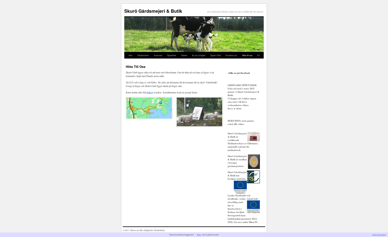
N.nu (199, 235)
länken (150, 92)
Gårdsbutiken (143, 55)
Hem (131, 55)
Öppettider (171, 55)
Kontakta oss (231, 55)
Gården (184, 55)
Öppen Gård (215, 55)
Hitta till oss (247, 55)
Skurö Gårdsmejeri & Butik (153, 11)
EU (258, 55)
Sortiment (158, 55)
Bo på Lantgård (198, 55)
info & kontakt (379, 235)
